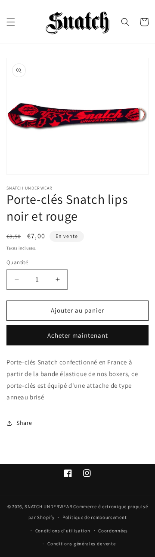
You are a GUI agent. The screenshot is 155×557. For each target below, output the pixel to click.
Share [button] (24, 423)
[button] (10, 22)
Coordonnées (113, 531)
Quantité (17, 262)
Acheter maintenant (77, 335)
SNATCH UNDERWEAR (48, 506)
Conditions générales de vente (81, 544)
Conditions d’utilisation (62, 531)
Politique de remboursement (94, 517)
